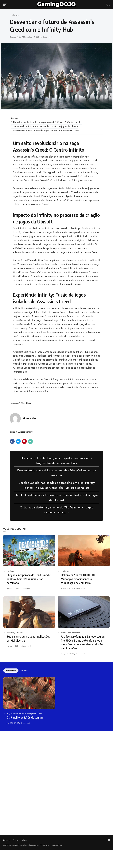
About (24, 840)
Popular (24, 670)
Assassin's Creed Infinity (22, 402)
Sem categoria (29, 713)
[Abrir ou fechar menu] (5, 4)
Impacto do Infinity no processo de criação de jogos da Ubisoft (46, 126)
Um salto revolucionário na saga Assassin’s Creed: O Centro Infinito (47, 122)
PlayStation (16, 713)
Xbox (39, 713)
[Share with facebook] (12, 441)
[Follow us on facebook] (109, 840)
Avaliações (66, 632)
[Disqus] (56, 772)
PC (8, 713)
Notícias (14, 15)
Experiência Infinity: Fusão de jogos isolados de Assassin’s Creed (46, 130)
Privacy (6, 840)
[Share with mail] (30, 441)
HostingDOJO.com (56, 845)
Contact (16, 840)
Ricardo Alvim (16, 37)
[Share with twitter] (18, 441)
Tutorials (19, 632)
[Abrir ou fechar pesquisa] (108, 4)
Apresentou (11, 670)
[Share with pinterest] (24, 441)
